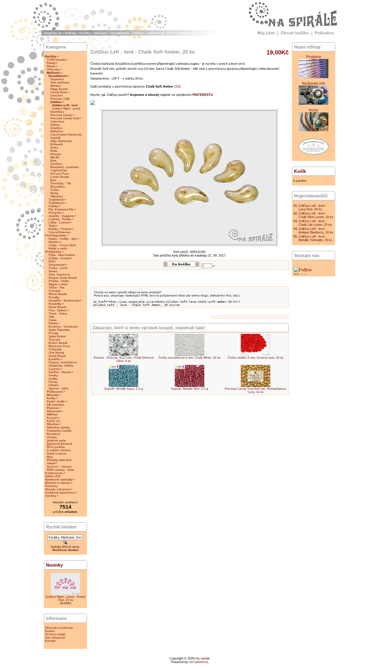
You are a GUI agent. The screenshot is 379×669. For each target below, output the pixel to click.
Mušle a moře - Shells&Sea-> (57, 250)
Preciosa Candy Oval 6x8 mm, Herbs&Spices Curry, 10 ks (255, 390)
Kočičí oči (53, 421)
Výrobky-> (52, 495)
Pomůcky (51, 486)
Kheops (55, 154)
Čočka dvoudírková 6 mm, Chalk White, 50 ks (189, 357)
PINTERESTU (202, 94)
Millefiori (52, 414)
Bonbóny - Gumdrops (63, 326)
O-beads (54, 290)
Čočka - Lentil (58, 268)
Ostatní (54, 385)
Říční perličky (56, 447)
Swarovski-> (55, 411)
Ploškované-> (56, 391)
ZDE (177, 86)
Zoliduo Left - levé (160, 33)
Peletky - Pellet (59, 281)
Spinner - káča (58, 388)
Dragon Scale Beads (63, 277)
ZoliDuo (138, 33)
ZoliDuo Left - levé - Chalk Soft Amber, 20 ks (208, 33)
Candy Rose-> (60, 92)
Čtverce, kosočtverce (63, 362)
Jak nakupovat (55, 637)
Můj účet (266, 32)
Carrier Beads (59, 176)
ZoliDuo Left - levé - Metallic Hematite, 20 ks (315, 238)
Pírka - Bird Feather (62, 255)
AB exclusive (55, 404)
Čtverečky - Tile (60, 183)
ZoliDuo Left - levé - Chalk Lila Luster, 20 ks (315, 222)
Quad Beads (57, 355)
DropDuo (56, 128)
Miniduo (55, 85)
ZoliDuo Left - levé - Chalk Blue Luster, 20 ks (315, 215)
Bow (53, 180)
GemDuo (56, 163)
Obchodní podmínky (59, 627)
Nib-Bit (54, 157)
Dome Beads (57, 307)
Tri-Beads (55, 349)
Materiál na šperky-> (59, 482)
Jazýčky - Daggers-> (62, 215)
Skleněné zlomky (58, 427)
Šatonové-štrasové (60, 443)
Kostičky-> (55, 359)
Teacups (54, 339)
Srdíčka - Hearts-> (61, 372)
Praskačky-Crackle (59, 430)
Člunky (53, 381)
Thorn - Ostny (58, 313)
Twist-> (53, 225)
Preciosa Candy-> (62, 115)
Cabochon (57, 121)
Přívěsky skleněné (59, 460)
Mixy (50, 456)
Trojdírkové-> (57, 199)
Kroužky (54, 297)
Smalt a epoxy (56, 453)
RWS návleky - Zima (60, 469)
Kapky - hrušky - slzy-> (64, 238)
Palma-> (54, 323)
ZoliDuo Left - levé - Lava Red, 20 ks (312, 207)
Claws (53, 320)
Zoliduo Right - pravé (66, 108)
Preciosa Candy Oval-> (66, 118)
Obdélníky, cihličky (61, 365)
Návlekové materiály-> (60, 479)
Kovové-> (53, 417)
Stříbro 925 (52, 476)
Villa (51, 316)
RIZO (52, 261)
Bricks (54, 193)
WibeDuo (56, 196)
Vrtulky (53, 375)
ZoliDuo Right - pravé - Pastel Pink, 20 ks (66, 598)
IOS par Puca (59, 173)
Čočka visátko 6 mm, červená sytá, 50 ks (255, 357)
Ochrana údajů (55, 634)
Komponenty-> (55, 473)
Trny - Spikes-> (59, 310)
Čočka (54, 189)
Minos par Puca (59, 346)
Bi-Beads (56, 144)
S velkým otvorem (59, 450)
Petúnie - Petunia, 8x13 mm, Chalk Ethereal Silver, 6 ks (124, 359)
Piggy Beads (59, 89)
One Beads (56, 352)
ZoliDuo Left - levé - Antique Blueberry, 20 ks (315, 230)
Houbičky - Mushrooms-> (65, 300)
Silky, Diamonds (61, 141)
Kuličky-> (55, 206)
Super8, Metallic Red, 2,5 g (189, 388)
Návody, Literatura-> (59, 489)
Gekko (53, 271)
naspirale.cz (52, 33)
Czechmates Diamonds (66, 134)
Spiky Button (57, 336)
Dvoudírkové (120, 33)
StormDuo (57, 111)
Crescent (56, 95)
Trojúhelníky (58, 170)
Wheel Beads (58, 294)
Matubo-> (55, 242)
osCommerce (198, 662)
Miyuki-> (52, 66)
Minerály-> (54, 394)
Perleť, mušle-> (57, 401)
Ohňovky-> (54, 69)
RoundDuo (57, 186)
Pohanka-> (56, 212)
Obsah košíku (295, 32)
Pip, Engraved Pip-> (62, 209)
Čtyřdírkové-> (58, 202)
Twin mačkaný (59, 82)
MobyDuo (56, 131)
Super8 (55, 137)
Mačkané (100, 33)
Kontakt (50, 640)
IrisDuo (55, 124)
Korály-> (52, 398)
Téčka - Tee (57, 287)
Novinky (54, 565)
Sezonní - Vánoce (59, 466)
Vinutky (52, 437)
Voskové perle (56, 440)
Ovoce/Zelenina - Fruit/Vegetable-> (58, 233)
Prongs (53, 333)
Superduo (57, 79)
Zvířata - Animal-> (60, 258)
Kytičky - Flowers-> (61, 228)
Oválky (53, 378)
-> (52, 56)
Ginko (54, 147)
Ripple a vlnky (58, 284)
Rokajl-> (52, 63)
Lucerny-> (55, 368)
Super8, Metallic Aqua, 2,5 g (123, 388)
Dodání (50, 631)
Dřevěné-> (54, 424)
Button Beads (58, 342)
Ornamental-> (58, 264)
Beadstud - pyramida (64, 167)
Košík (300, 171)
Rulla (53, 150)
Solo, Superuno (59, 274)
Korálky (85, 33)
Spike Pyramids (59, 329)
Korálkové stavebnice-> (61, 492)
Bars (53, 160)
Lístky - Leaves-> (60, 222)
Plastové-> (54, 408)
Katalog (70, 33)
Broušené (53, 434)
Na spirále (202, 658)
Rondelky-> (56, 303)
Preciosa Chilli (59, 98)
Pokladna (324, 32)
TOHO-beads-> (57, 59)
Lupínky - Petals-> (61, 219)
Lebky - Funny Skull (62, 245)
